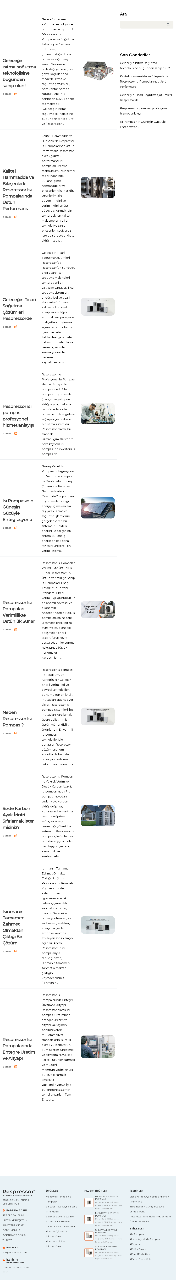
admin (7, 93)
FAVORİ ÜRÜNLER (95, 1191)
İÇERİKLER (136, 1191)
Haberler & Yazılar (16, 52)
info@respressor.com (15, 1252)
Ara (123, 14)
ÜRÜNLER (52, 1191)
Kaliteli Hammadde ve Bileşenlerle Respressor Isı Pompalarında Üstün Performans (144, 81)
